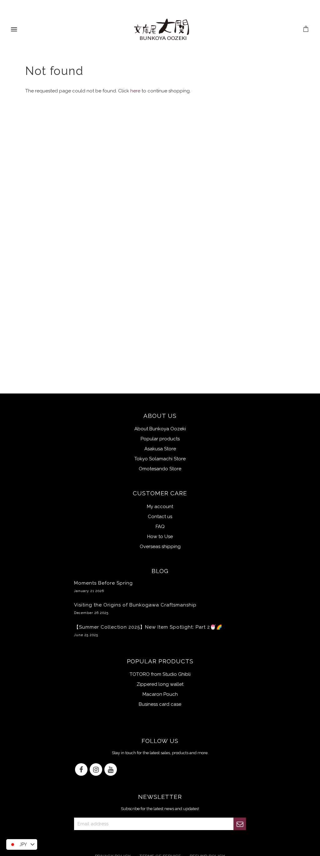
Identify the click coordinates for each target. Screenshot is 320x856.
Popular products (160, 439)
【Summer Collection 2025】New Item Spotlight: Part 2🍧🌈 (148, 630)
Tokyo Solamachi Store (160, 459)
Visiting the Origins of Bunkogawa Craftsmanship (135, 608)
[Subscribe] (239, 824)
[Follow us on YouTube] (110, 770)
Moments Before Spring (103, 586)
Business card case (160, 704)
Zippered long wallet (160, 684)
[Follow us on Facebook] (81, 770)
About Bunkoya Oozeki (160, 429)
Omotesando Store (160, 469)
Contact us (160, 516)
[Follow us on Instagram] (96, 770)
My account (160, 506)
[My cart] (306, 30)
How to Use (160, 536)
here (135, 91)
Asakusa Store (160, 449)
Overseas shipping (160, 546)
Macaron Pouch (160, 694)
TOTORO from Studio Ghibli (160, 674)
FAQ (160, 526)
